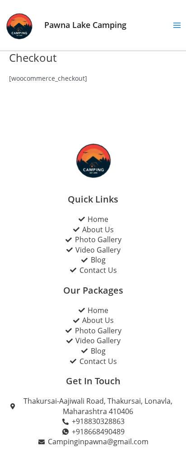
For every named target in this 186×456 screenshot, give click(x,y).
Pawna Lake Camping (85, 24)
